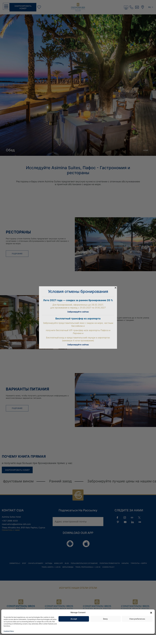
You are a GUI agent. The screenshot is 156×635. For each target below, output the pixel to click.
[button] (151, 612)
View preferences (137, 619)
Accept (74, 619)
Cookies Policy (9, 631)
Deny (105, 619)
